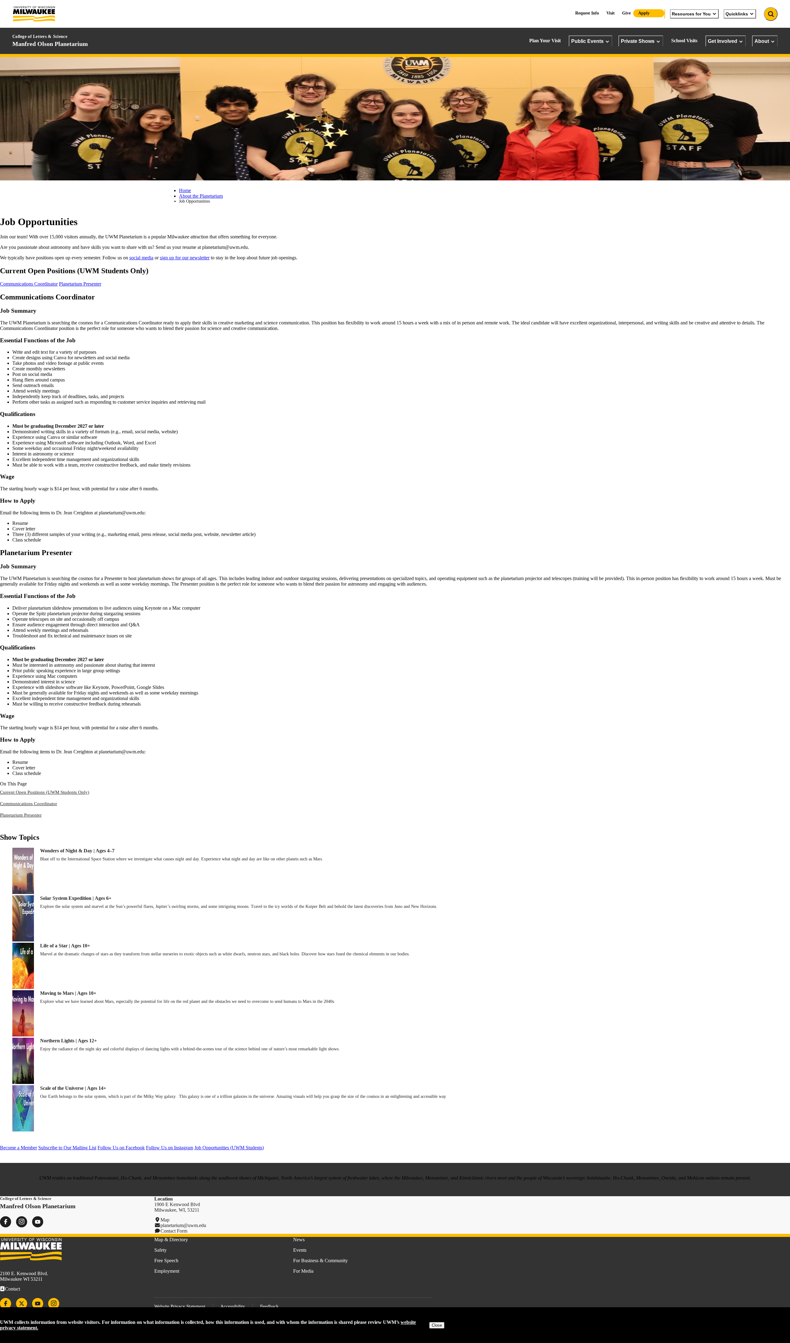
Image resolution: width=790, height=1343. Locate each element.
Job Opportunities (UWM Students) (229, 1147)
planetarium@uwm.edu (183, 1225)
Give (626, 13)
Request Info (587, 13)
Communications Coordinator (29, 283)
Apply (644, 13)
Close (437, 1325)
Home (185, 190)
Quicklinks (737, 13)
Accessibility (232, 1306)
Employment (166, 1271)
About (762, 41)
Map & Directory (171, 1239)
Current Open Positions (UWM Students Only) (44, 792)
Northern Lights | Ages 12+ (68, 1040)
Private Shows (638, 41)
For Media (303, 1271)
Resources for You (691, 13)
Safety (160, 1250)
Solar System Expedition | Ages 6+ (75, 898)
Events (299, 1250)
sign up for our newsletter (185, 257)
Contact (12, 1289)
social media (141, 257)
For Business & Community (320, 1260)
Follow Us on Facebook (121, 1147)
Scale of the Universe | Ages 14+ (73, 1088)
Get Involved (722, 41)
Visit (610, 13)
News (299, 1239)
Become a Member (18, 1147)
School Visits (684, 40)
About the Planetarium (201, 196)
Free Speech (166, 1260)
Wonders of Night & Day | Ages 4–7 (77, 850)
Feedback (269, 1306)
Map (164, 1219)
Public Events (587, 41)
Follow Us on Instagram (169, 1147)
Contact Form (173, 1231)
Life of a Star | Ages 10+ (65, 945)
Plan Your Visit (545, 40)
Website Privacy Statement (179, 1306)
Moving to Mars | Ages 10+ (68, 993)
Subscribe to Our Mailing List (67, 1147)
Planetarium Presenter (80, 283)
